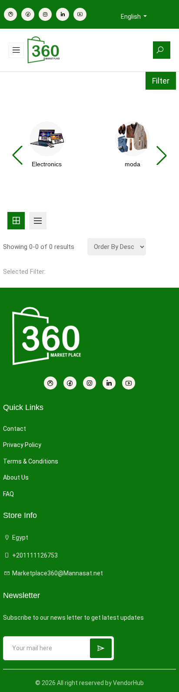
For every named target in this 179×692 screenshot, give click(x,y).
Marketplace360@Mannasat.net (57, 573)
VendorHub (128, 682)
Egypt (19, 537)
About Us (16, 477)
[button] (161, 155)
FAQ (8, 493)
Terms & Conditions (30, 461)
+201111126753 (34, 555)
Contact (14, 428)
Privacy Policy (22, 444)
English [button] (131, 16)
